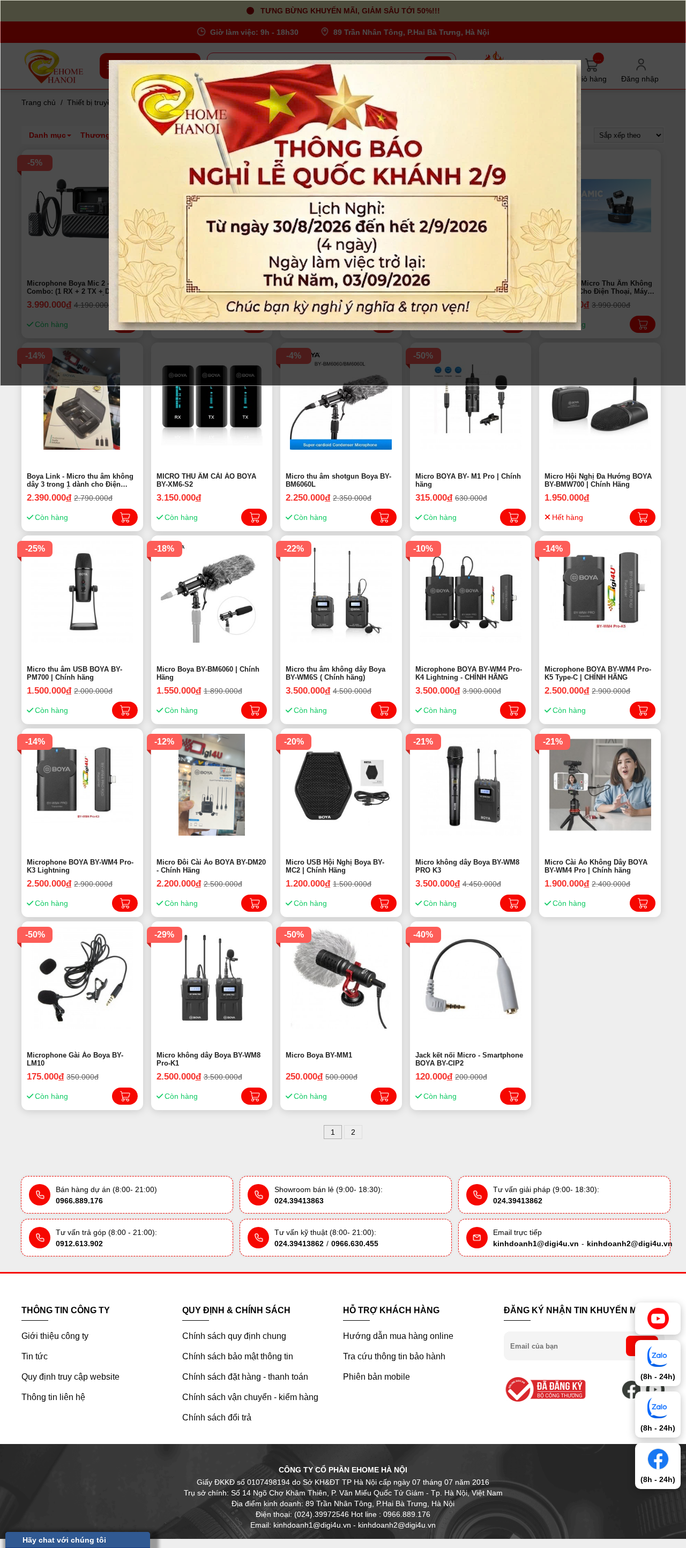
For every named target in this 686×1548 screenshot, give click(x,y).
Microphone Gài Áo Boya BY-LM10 (75, 1059)
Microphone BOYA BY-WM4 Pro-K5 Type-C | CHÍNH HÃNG (598, 673)
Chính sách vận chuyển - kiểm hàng (250, 1397)
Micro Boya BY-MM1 (319, 1055)
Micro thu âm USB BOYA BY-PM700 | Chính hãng (74, 673)
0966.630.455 (354, 1243)
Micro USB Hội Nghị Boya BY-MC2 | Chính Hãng (335, 866)
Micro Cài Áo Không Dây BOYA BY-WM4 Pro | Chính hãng (596, 866)
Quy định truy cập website (70, 1376)
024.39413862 (517, 1200)
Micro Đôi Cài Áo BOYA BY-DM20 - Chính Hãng (211, 866)
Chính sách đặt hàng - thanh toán (245, 1376)
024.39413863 (299, 1200)
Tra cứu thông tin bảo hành (394, 1356)
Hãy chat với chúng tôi (64, 1540)
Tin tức (34, 1356)
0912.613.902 (79, 1243)
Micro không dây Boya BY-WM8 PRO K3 (467, 866)
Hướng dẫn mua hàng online (398, 1336)
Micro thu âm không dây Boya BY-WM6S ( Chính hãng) (335, 673)
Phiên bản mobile (376, 1376)
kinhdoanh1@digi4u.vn (536, 1243)
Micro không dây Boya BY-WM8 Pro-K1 (208, 1059)
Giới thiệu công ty (54, 1336)
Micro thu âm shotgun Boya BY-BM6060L (338, 480)
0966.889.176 (79, 1200)
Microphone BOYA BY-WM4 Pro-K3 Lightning (80, 866)
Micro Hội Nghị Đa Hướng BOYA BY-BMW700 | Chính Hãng (598, 480)
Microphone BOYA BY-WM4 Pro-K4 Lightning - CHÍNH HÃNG (468, 673)
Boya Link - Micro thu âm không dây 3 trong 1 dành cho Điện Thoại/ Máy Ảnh (80, 480)
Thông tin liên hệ (53, 1397)
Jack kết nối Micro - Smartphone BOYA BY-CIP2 (469, 1059)
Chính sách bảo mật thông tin (237, 1356)
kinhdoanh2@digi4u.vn (630, 1243)
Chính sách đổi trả (216, 1417)
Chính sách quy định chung (234, 1336)
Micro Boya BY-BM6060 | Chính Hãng (207, 673)
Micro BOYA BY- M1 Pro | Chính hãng (468, 480)
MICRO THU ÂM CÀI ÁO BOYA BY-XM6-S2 (206, 480)
